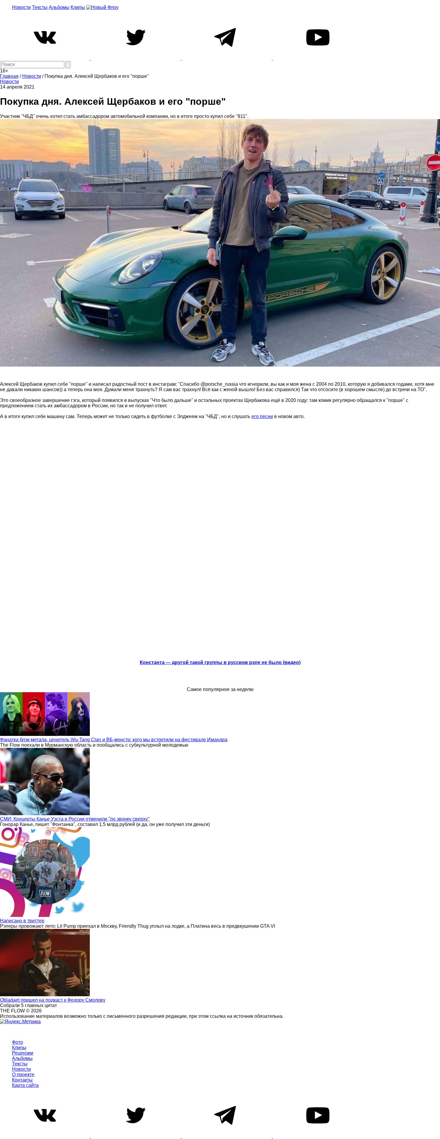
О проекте (23, 1074)
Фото (17, 1042)
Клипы (78, 7)
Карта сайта (25, 1085)
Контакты (22, 1079)
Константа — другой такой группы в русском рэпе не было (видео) (220, 662)
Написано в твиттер (22, 920)
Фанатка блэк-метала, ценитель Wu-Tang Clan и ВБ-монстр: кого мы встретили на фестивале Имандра (113, 739)
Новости (21, 7)
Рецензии (22, 1053)
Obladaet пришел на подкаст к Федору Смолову (52, 1000)
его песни (262, 416)
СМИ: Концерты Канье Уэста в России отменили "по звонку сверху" (75, 818)
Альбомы (59, 7)
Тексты (40, 7)
